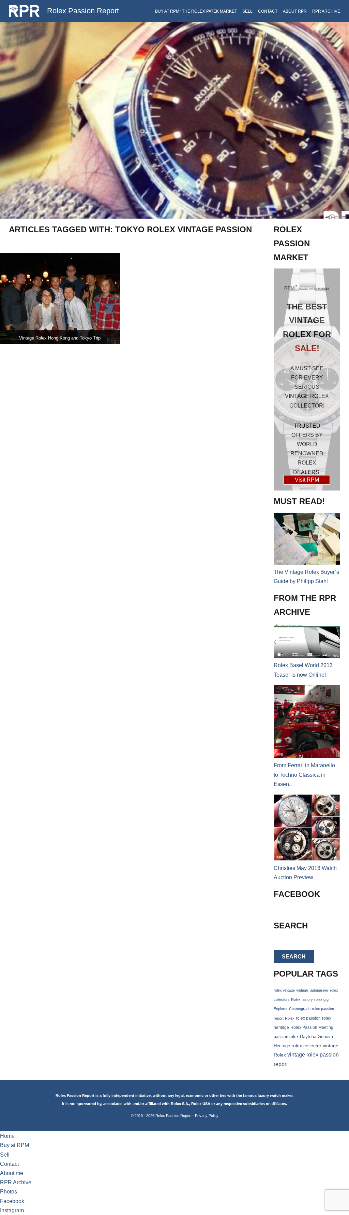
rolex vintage (284, 990)
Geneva (325, 1036)
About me (11, 1173)
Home (7, 1136)
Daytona (308, 1036)
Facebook (12, 1201)
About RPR (295, 11)
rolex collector (306, 1045)
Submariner (319, 990)
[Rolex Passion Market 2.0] (307, 379)
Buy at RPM (14, 1145)
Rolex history (302, 999)
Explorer (281, 1009)
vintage (302, 990)
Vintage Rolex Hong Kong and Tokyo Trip (60, 338)
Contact (267, 11)
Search (294, 956)
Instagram (12, 1210)
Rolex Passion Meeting (311, 1027)
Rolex (289, 1018)
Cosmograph (299, 1009)
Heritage (282, 1045)
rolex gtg (321, 999)
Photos (8, 1192)
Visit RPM (307, 480)
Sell (247, 11)
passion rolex (286, 1036)
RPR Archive (326, 11)
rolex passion (308, 1018)
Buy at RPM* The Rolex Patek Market (196, 11)
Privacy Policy (206, 1116)
